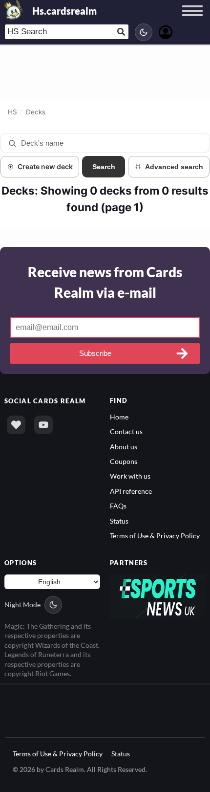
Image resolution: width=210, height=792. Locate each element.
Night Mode (22, 604)
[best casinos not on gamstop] (158, 595)
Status (119, 521)
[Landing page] (13, 10)
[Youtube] (43, 425)
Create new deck (45, 166)
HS (12, 112)
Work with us (130, 476)
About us (123, 446)
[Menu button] (192, 20)
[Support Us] (16, 425)
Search (103, 167)
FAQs (118, 506)
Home (119, 417)
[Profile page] (165, 31)
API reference (131, 491)
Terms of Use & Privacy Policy (155, 535)
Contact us (126, 431)
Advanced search (174, 167)
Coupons (123, 461)
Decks (35, 112)
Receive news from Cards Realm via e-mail (105, 282)
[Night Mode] (143, 32)
